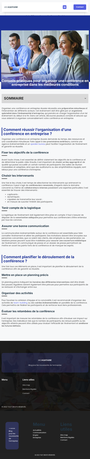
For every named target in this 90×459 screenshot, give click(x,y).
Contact (63, 440)
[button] (64, 7)
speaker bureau (38, 144)
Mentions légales (67, 437)
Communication (39, 432)
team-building (20, 302)
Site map (64, 435)
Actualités (37, 430)
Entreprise (37, 437)
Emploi (35, 435)
